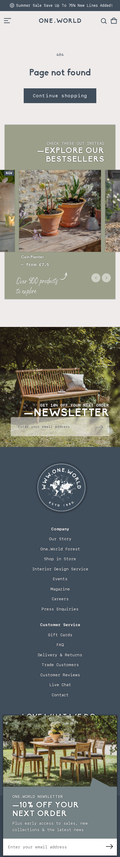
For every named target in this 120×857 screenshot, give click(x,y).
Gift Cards (60, 635)
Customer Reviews (60, 675)
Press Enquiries (60, 609)
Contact (60, 695)
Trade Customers (60, 664)
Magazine (60, 589)
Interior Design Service (60, 569)
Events (60, 579)
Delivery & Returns (60, 655)
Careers (60, 599)
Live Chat (60, 684)
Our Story (60, 539)
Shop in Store (60, 559)
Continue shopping (60, 96)
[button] (114, 20)
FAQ (60, 644)
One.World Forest (60, 549)
